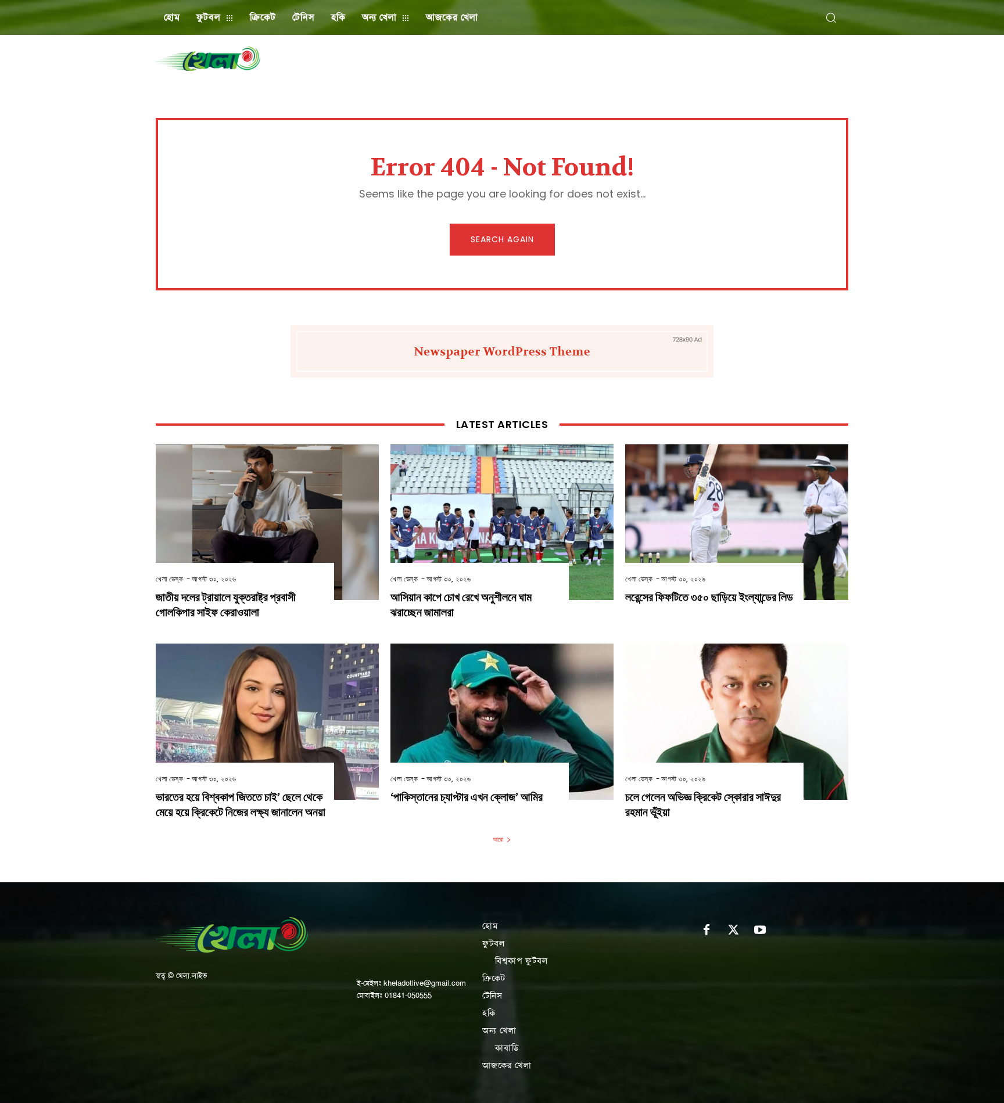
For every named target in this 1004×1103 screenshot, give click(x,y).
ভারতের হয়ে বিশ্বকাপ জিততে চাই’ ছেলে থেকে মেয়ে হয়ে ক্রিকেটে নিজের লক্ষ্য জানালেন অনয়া (240, 805)
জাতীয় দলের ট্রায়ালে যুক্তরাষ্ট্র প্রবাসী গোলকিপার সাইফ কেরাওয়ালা (226, 605)
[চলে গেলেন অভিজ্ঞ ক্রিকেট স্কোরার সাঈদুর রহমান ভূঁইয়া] (736, 722)
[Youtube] (760, 930)
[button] (830, 17)
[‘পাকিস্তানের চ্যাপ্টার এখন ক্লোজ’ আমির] (502, 722)
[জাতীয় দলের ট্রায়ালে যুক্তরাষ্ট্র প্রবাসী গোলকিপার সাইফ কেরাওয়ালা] (267, 522)
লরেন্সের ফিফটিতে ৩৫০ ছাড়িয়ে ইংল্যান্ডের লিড (709, 597)
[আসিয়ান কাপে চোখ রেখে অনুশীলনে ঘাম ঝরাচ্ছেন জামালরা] (502, 522)
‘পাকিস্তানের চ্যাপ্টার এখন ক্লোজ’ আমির (466, 797)
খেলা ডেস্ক (169, 579)
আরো (498, 839)
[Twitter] (733, 930)
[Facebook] (706, 930)
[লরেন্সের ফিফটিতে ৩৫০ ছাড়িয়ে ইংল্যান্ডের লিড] (736, 522)
